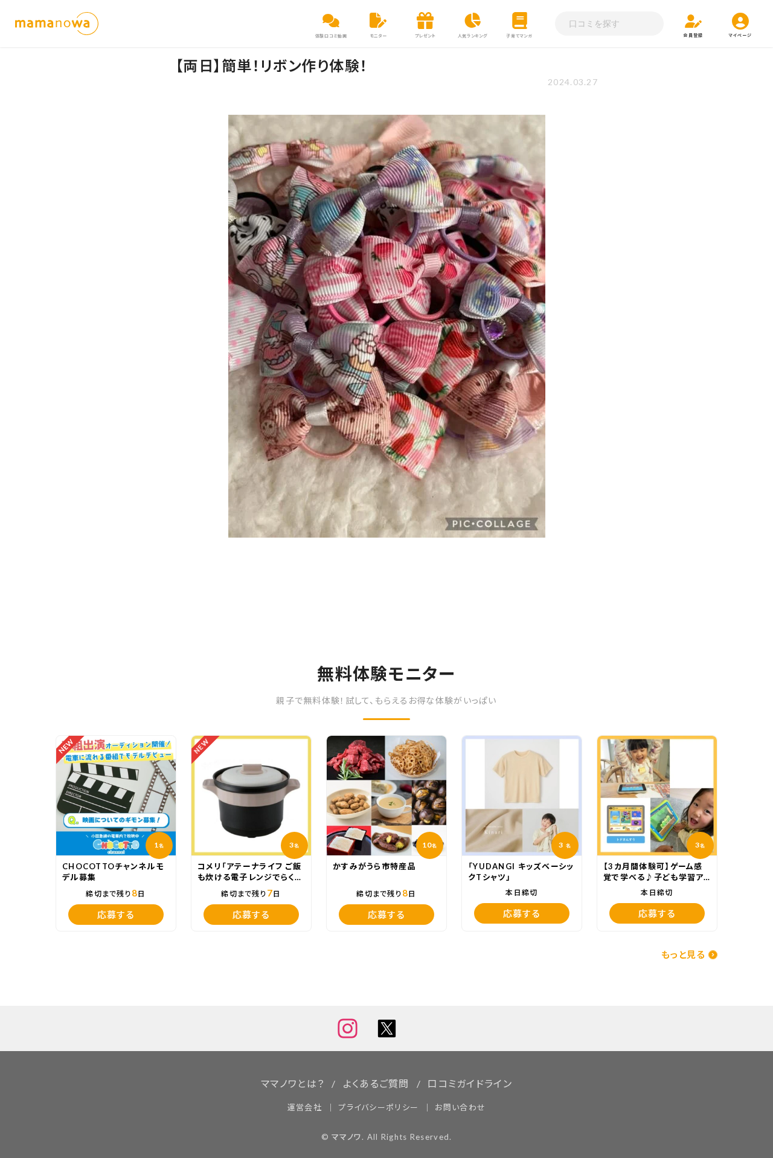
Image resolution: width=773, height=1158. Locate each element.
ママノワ (347, 1137)
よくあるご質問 (376, 1083)
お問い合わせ (460, 1107)
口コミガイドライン (470, 1083)
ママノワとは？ (292, 1083)
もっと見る (683, 954)
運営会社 (304, 1107)
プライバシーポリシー (378, 1107)
